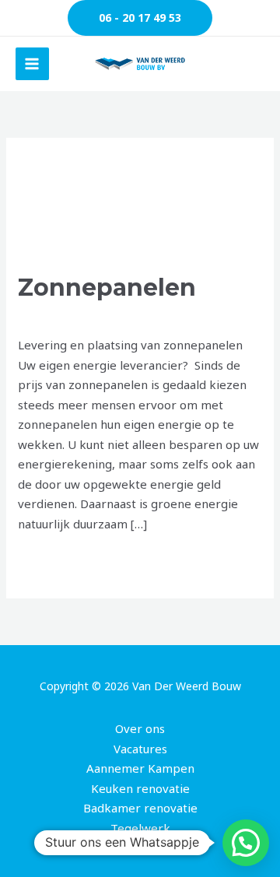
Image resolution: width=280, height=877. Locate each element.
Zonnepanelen (107, 287)
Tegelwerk (140, 828)
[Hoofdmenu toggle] (32, 64)
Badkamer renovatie (140, 808)
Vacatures (140, 748)
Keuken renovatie (140, 788)
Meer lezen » (54, 560)
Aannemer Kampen (140, 768)
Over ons (140, 728)
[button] (140, 18)
